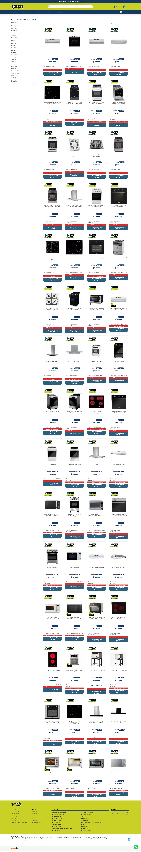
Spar (13, 47)
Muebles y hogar (26, 12)
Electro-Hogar (15, 12)
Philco (13, 68)
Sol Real (14, 59)
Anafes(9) (13, 35)
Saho (13, 64)
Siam (13, 61)
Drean (14, 45)
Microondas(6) (15, 37)
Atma (13, 57)
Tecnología (48, 12)
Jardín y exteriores (37, 12)
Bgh (13, 50)
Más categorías (57, 12)
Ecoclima (14, 71)
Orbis (13, 78)
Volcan (14, 54)
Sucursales (126, 12)
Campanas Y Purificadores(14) (19, 33)
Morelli (14, 66)
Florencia (15, 43)
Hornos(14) (14, 30)
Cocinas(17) (14, 28)
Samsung (14, 75)
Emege (14, 52)
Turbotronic (15, 73)
